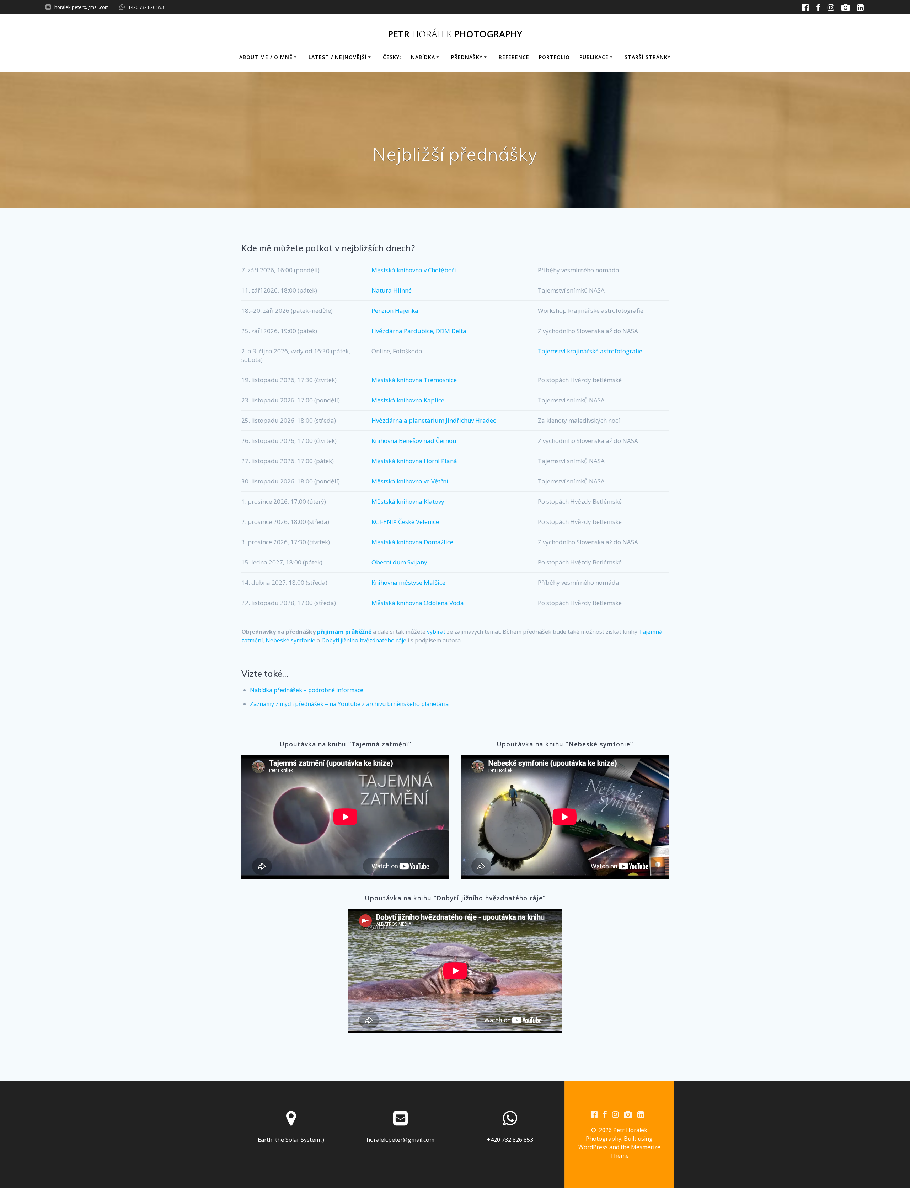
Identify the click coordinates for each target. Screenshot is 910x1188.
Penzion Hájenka (394, 310)
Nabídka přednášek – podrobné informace (306, 690)
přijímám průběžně (344, 632)
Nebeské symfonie (290, 640)
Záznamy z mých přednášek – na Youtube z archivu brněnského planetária (349, 704)
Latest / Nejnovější (338, 57)
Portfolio (554, 57)
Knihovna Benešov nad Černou (413, 441)
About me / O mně (266, 57)
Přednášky (467, 57)
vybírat (436, 632)
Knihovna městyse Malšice (408, 582)
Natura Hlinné (391, 290)
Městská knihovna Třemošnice (414, 380)
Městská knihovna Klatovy (407, 501)
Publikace (594, 57)
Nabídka (423, 57)
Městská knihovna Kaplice (407, 400)
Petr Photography (455, 34)
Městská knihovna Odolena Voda (417, 603)
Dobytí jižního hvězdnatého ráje (363, 640)
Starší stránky (648, 57)
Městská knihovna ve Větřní (409, 481)
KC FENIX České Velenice (405, 522)
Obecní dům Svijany (399, 562)
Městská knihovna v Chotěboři (413, 270)
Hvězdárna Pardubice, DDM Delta (418, 331)
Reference (514, 57)
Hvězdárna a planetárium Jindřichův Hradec (433, 420)
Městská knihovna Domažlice (412, 542)
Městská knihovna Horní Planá (414, 461)
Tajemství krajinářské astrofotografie (590, 351)
